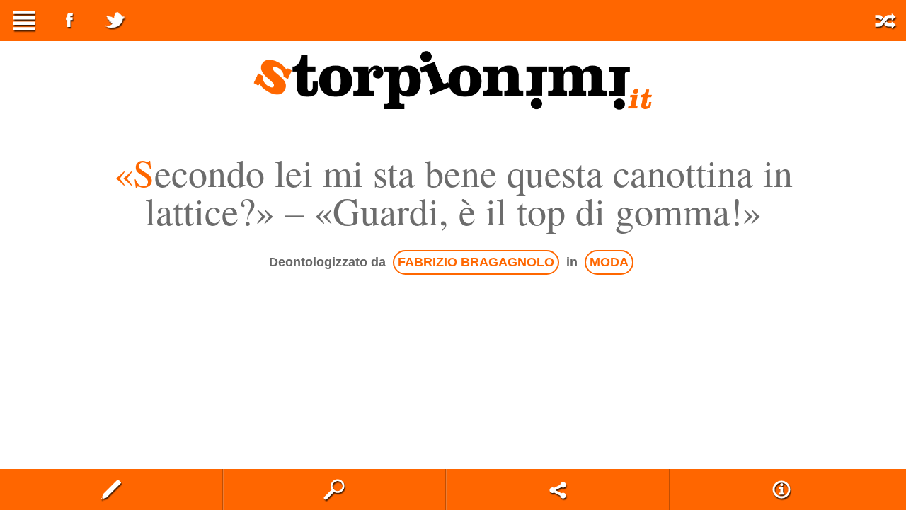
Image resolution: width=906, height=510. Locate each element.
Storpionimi (453, 80)
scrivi (111, 489)
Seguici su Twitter (114, 20)
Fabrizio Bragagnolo (476, 262)
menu (24, 20)
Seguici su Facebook (69, 20)
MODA (609, 262)
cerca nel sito (335, 489)
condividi (558, 489)
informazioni (781, 489)
